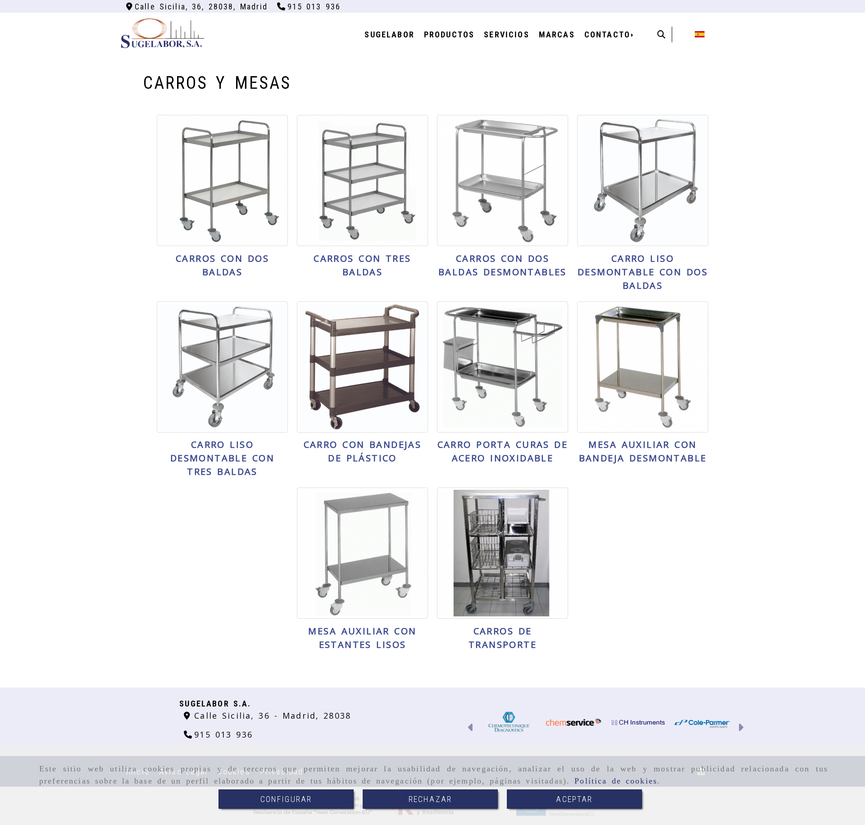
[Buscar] (661, 34)
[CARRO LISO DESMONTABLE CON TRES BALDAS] (222, 367)
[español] (700, 33)
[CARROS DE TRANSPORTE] (502, 553)
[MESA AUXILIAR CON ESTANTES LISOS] (362, 553)
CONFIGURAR (286, 799)
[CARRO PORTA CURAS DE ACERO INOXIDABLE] (502, 367)
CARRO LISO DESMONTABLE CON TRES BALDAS (222, 458)
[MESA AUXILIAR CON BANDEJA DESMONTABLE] (642, 367)
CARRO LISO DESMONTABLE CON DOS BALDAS (643, 272)
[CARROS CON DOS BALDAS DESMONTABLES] (502, 180)
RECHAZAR (430, 799)
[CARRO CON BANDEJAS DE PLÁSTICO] (362, 367)
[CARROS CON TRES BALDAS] (362, 180)
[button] (471, 728)
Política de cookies (615, 780)
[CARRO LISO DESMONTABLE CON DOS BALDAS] (642, 180)
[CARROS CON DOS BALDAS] (222, 180)
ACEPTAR (574, 799)
